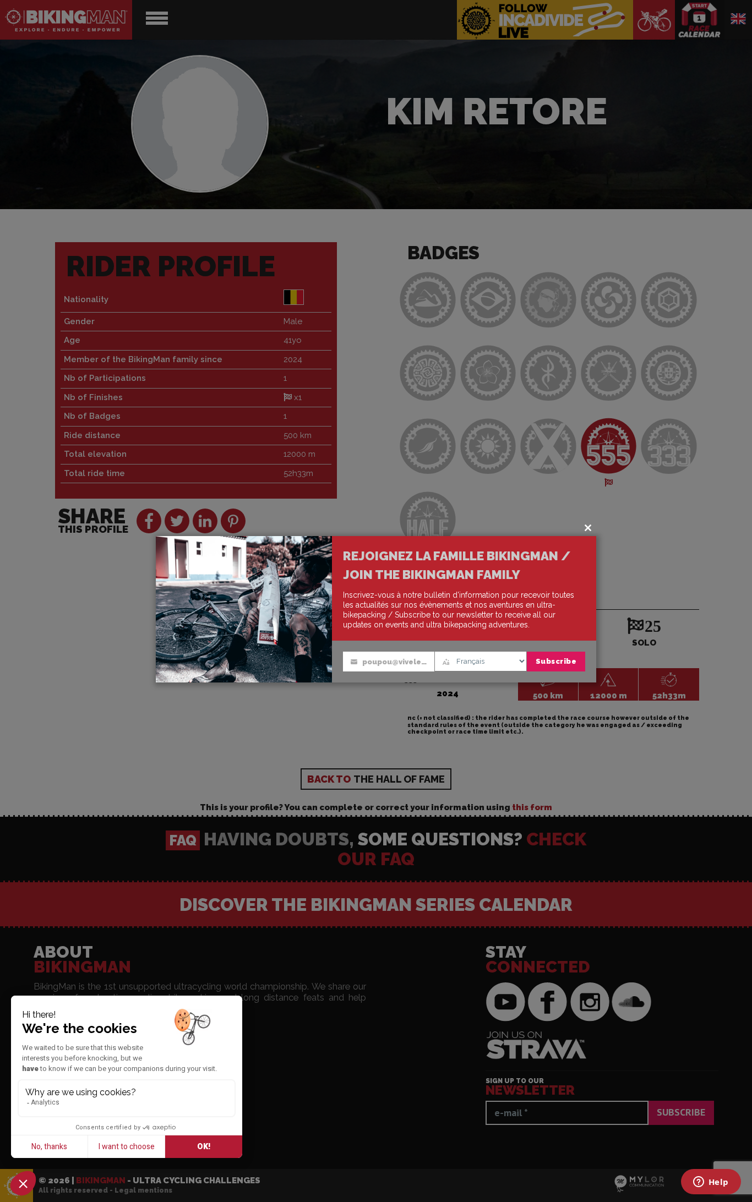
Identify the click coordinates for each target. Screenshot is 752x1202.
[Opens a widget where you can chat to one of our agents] (710, 1182)
